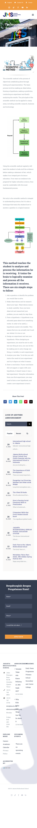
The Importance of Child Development (21, 471)
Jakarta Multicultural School (20, 788)
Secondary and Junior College (29, 684)
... (17, 449)
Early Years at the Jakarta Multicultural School (22, 546)
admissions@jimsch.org (8, 709)
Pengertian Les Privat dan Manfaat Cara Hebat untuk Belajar (22, 482)
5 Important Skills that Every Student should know (20, 514)
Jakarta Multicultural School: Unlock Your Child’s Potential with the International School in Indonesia (21, 458)
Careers (5, 741)
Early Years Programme (30, 669)
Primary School (28, 676)
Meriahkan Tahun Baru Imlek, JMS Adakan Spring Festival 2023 (22, 557)
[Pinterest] (26, 402)
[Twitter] (10, 402)
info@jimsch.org (8, 706)
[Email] (31, 402)
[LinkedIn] (15, 402)
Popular (9, 433)
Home (18, 35)
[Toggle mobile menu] (33, 15)
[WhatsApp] (21, 402)
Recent (18, 433)
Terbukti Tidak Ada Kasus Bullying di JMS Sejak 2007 (18, 680)
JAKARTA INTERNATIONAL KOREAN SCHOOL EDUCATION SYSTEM (22, 530)
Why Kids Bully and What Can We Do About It (18, 710)
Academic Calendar (6, 745)
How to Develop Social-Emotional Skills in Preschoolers (21, 502)
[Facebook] (5, 402)
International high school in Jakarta (22, 442)
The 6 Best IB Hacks (20, 492)
